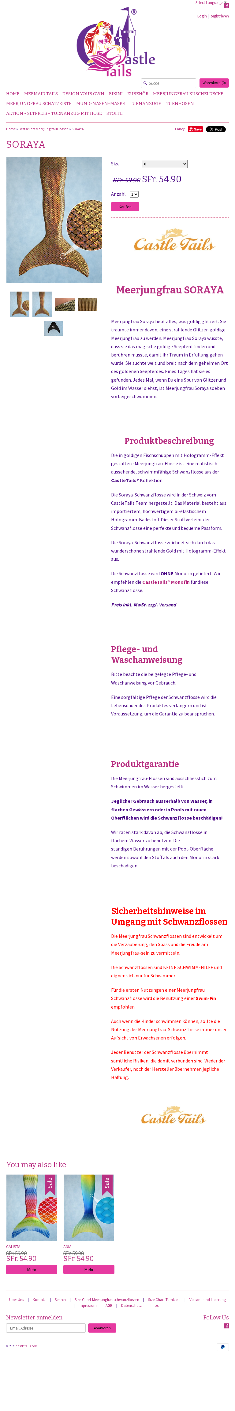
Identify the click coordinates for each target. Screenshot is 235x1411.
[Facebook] (226, 6)
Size (115, 164)
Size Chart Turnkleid (164, 1299)
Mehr (31, 1269)
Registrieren (219, 16)
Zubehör (137, 93)
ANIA (67, 1246)
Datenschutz (131, 1305)
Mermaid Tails (41, 93)
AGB (109, 1305)
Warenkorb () (214, 82)
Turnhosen (180, 103)
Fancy (180, 128)
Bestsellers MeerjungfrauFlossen (44, 128)
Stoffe (114, 113)
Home (13, 93)
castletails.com (27, 1346)
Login (202, 16)
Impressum (88, 1305)
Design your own (83, 93)
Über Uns (16, 1299)
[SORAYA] (19, 304)
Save (198, 129)
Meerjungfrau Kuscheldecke (188, 93)
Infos (155, 1305)
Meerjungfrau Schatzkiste (39, 103)
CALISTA (13, 1246)
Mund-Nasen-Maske (100, 103)
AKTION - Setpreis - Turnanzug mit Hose (54, 113)
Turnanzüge (145, 103)
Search (60, 1299)
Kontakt (39, 1299)
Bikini (116, 93)
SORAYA (78, 128)
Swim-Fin (206, 998)
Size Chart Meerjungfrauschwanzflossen (107, 1299)
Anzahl (118, 194)
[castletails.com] (117, 44)
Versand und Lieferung (207, 1299)
